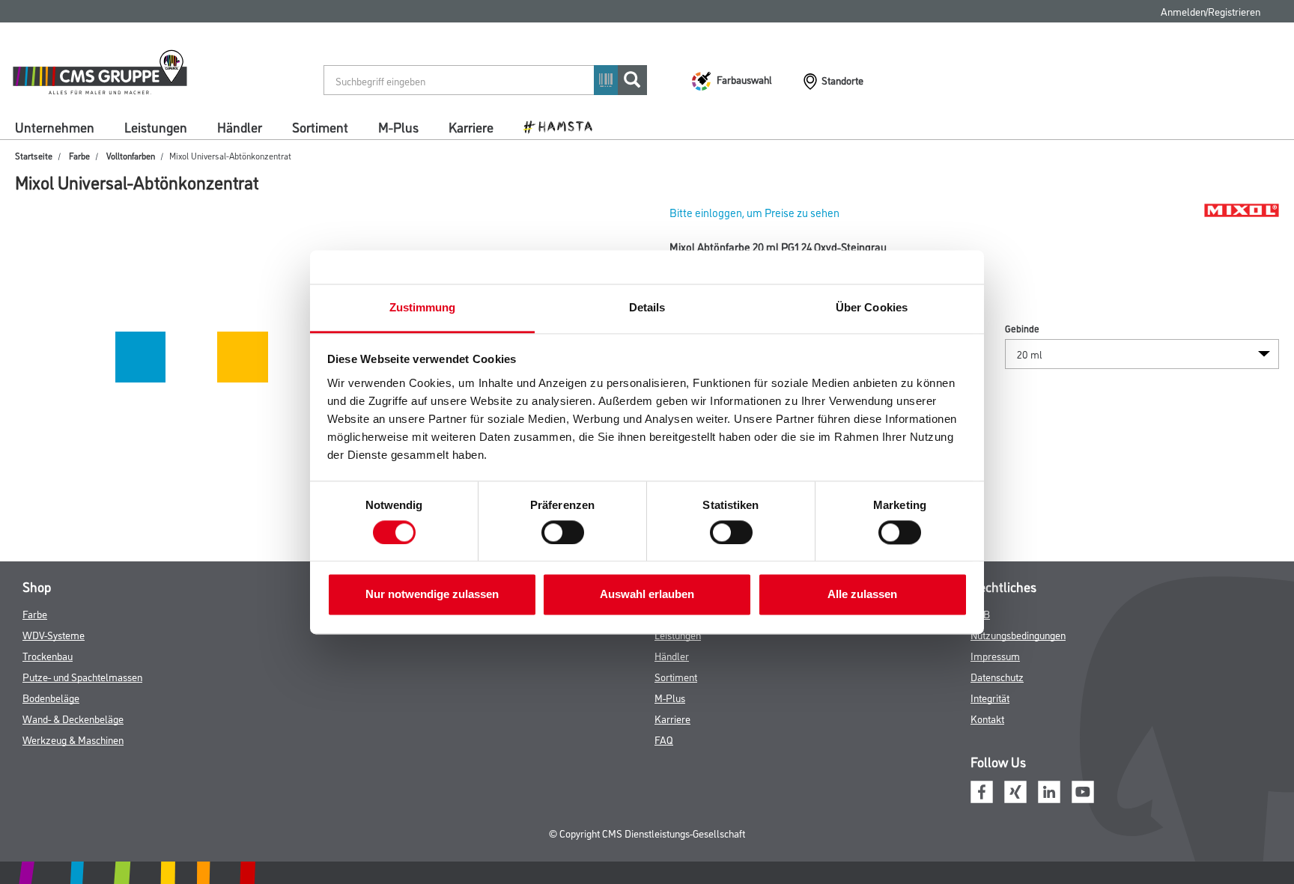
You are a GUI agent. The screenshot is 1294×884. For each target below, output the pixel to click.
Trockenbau (47, 655)
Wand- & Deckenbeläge (73, 718)
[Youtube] (1083, 790)
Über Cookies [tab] (872, 307)
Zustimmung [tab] (422, 307)
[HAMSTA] (563, 126)
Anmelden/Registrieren (1210, 11)
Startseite (33, 155)
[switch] (566, 532)
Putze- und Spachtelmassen (82, 676)
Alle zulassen (862, 594)
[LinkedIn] (1049, 790)
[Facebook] (981, 790)
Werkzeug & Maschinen (73, 739)
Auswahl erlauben (647, 594)
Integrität (989, 697)
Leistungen (155, 126)
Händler (239, 126)
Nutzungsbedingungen (1018, 634)
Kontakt (987, 718)
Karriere (471, 126)
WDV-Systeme (53, 634)
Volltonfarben (130, 155)
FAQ (663, 739)
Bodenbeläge (50, 697)
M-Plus (398, 126)
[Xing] (1015, 790)
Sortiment (320, 126)
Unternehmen (54, 126)
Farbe (79, 155)
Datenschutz (997, 676)
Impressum (995, 655)
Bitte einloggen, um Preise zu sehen (754, 212)
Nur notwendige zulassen (432, 594)
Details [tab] (647, 307)
